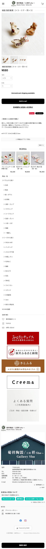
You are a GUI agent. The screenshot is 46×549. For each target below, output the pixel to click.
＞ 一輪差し (6, 233)
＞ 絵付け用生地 (8, 304)
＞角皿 (5, 190)
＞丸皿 (5, 185)
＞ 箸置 (5, 228)
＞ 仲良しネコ (7, 257)
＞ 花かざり (6, 271)
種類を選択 (23, 545)
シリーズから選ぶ (7, 237)
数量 (3, 83)
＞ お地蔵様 (6, 295)
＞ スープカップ (8, 214)
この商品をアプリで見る (23, 139)
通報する (41, 145)
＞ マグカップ (7, 209)
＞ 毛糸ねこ (6, 261)
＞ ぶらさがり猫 (8, 252)
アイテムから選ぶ (7, 180)
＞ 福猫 (5, 266)
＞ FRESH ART (7, 242)
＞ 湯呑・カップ (8, 204)
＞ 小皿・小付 (7, 223)
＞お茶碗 (5, 199)
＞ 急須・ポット (8, 218)
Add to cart (23, 101)
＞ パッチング (7, 247)
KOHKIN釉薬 (6, 309)
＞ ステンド (6, 290)
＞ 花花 (5, 276)
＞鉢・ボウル (7, 195)
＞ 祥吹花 (6, 280)
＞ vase (5, 300)
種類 (3, 75)
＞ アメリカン (7, 285)
